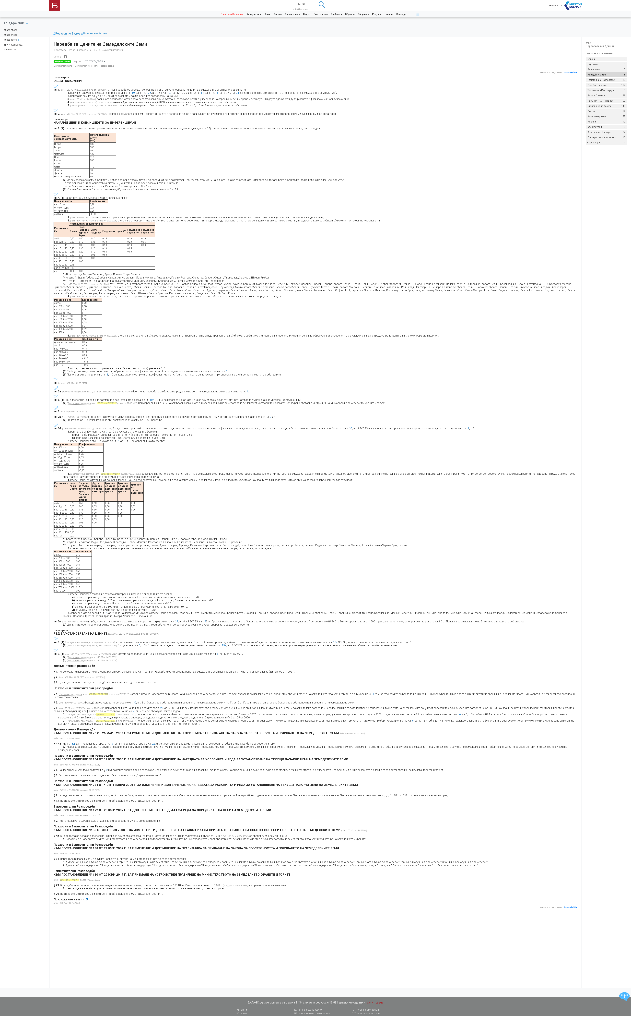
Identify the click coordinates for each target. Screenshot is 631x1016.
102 (606, 100)
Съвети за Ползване (232, 14)
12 (606, 111)
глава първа (10, 30)
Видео (306, 14)
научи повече (374, 1002)
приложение (11, 49)
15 (606, 137)
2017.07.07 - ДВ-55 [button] (93, 61)
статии (242, 1009)
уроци (241, 1013)
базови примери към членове (312, 1013)
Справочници (292, 14)
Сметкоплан (321, 14)
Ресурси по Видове (68, 33)
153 (606, 95)
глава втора (10, 35)
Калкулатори (254, 14)
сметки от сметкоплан (366, 1013)
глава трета (10, 39)
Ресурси (376, 14)
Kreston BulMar (570, 72)
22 (606, 132)
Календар (402, 14)
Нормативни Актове (95, 33)
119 (606, 80)
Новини (389, 14)
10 (606, 121)
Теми (267, 14)
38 (606, 116)
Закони (278, 14)
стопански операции (366, 1009)
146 (606, 106)
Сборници (363, 14)
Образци (350, 14)
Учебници (336, 14)
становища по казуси (308, 1009)
